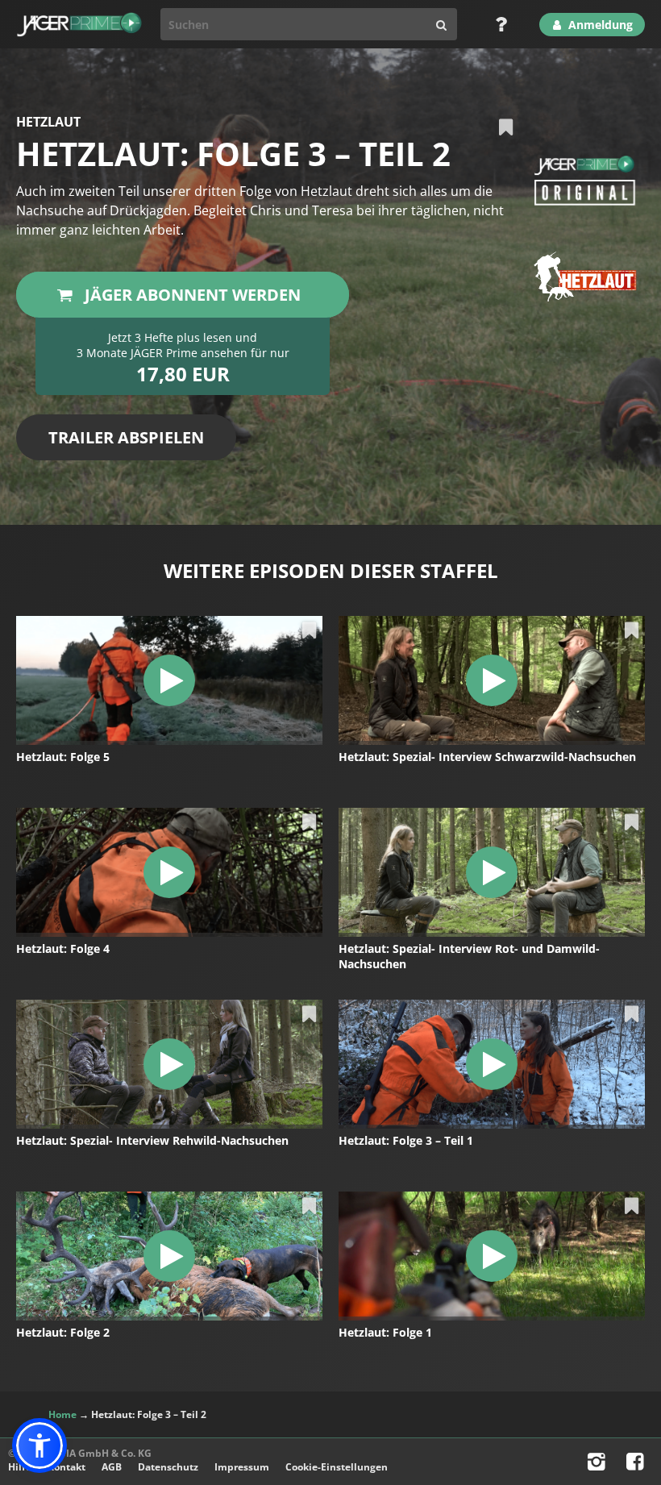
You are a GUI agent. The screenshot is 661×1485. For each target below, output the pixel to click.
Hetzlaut (48, 122)
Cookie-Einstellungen (336, 1467)
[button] (39, 1445)
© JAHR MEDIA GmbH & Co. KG (80, 1453)
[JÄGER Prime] (79, 24)
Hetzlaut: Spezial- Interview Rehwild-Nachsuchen (152, 1140)
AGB (112, 1467)
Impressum (241, 1467)
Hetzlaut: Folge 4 (63, 948)
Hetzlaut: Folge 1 (385, 1332)
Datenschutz (168, 1467)
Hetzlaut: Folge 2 (63, 1332)
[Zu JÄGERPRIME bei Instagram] (598, 1465)
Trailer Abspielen (126, 437)
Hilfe (19, 1467)
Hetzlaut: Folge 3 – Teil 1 (406, 1140)
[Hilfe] (496, 24)
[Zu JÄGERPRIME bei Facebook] (637, 1465)
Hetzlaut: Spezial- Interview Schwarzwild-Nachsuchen (487, 756)
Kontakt (66, 1467)
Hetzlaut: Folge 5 (63, 756)
